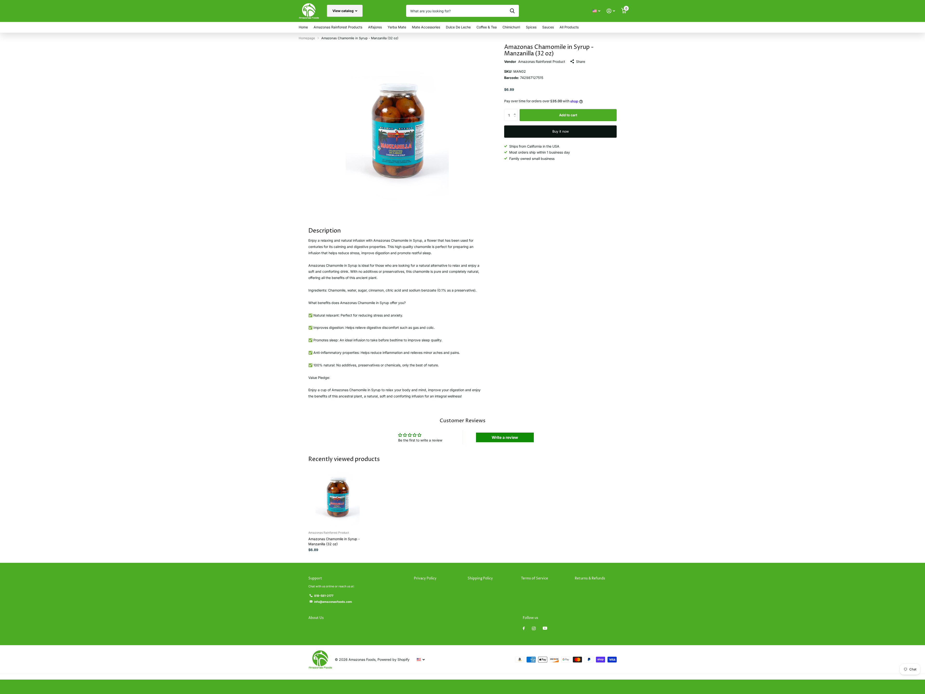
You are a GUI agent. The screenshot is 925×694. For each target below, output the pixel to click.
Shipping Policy (480, 578)
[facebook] (524, 628)
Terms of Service (534, 578)
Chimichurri (511, 27)
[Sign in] (610, 11)
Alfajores (375, 27)
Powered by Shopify (393, 659)
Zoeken (512, 11)
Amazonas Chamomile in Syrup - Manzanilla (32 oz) (334, 541)
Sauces (548, 27)
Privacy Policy (425, 578)
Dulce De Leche (458, 27)
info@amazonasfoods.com (333, 601)
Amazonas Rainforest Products (338, 27)
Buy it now (560, 131)
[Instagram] (533, 628)
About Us (316, 618)
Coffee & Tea (486, 27)
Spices (531, 27)
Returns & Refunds (590, 578)
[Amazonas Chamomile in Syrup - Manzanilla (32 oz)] (337, 498)
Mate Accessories (426, 27)
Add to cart (568, 115)
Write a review (505, 437)
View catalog (343, 11)
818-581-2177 (323, 595)
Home (303, 27)
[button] (516, 111)
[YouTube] (545, 628)
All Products (569, 27)
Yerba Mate (397, 27)
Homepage (307, 38)
